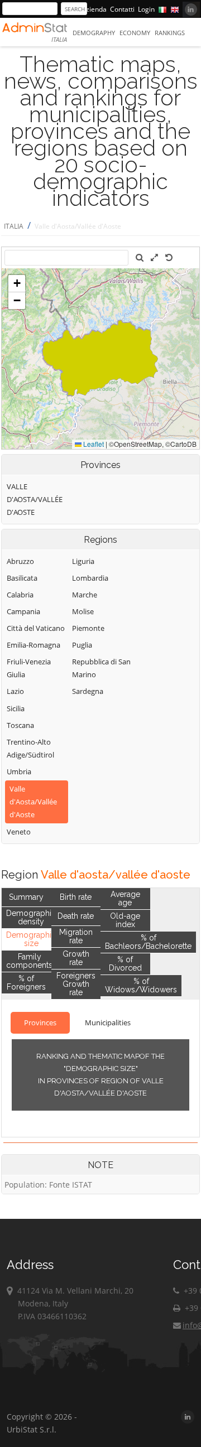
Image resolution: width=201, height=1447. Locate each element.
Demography (94, 32)
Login (146, 9)
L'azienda (92, 9)
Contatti (122, 9)
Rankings (170, 32)
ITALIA (13, 226)
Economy (134, 32)
